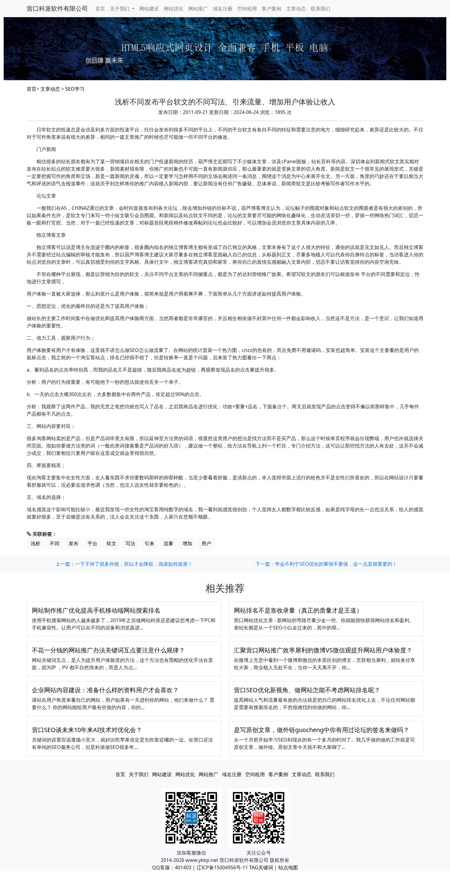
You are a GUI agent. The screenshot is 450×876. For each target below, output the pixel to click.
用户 (206, 543)
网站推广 (198, 8)
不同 (54, 543)
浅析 (35, 543)
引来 (149, 543)
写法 (130, 543)
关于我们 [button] (120, 8)
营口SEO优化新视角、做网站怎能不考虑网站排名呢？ (307, 690)
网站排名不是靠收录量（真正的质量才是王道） (298, 610)
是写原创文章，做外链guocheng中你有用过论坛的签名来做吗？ (321, 730)
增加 (187, 543)
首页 (100, 8)
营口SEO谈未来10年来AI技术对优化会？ (87, 730)
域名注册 (222, 8)
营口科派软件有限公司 (57, 8)
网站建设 (149, 8)
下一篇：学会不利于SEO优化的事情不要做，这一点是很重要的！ (326, 564)
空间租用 (247, 8)
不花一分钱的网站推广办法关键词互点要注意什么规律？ (108, 650)
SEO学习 (74, 88)
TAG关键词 (261, 867)
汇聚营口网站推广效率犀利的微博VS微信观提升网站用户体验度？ (323, 650)
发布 (73, 543)
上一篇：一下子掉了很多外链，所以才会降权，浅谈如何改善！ (124, 564)
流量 (168, 543)
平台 (92, 543)
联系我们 (320, 8)
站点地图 (288, 867)
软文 (111, 543)
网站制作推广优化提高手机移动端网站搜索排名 (96, 610)
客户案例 (271, 8)
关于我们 (138, 774)
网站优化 (173, 8)
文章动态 (296, 8)
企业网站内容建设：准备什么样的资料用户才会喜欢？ (105, 690)
